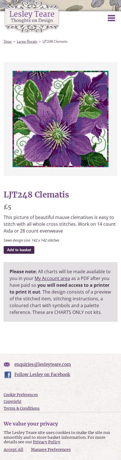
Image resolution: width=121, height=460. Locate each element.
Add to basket (19, 250)
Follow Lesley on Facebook (42, 374)
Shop (8, 41)
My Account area (52, 278)
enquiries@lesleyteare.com (42, 364)
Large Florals (27, 41)
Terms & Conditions (22, 408)
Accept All (13, 449)
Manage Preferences (51, 449)
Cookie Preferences (21, 394)
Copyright (12, 401)
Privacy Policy (46, 441)
